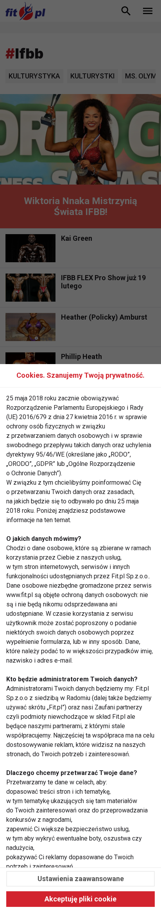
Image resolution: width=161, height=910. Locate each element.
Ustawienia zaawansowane (81, 878)
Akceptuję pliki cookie (80, 899)
